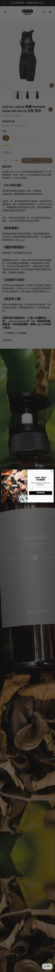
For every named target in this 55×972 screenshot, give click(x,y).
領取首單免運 (41, 493)
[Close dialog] (52, 471)
